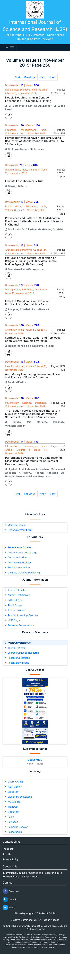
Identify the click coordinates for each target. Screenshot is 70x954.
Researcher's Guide (19, 567)
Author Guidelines (18, 557)
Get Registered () (20, 529)
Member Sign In (16, 525)
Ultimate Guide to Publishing (24, 572)
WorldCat (13, 806)
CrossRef (13, 791)
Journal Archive (16, 647)
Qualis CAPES (15, 781)
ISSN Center (14, 786)
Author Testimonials (19, 594)
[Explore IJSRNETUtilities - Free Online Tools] (35, 711)
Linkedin (12, 899)
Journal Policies (16, 610)
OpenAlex (13, 811)
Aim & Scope (15, 605)
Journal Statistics (17, 590)
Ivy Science (14, 801)
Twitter (12, 907)
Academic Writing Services (23, 615)
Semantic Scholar (18, 826)
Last (52, 77)
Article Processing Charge (22, 552)
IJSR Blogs (14, 620)
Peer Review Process (20, 562)
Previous (29, 77)
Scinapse (13, 821)
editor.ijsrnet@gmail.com (24, 876)
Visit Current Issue (19, 642)
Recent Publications (19, 657)
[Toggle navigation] (9, 47)
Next (43, 77)
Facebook (13, 891)
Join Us (7, 854)
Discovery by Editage (20, 796)
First (17, 77)
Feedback (8, 848)
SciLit (11, 816)
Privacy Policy (10, 859)
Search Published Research (23, 652)
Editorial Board (16, 600)
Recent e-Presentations (21, 625)
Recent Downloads (18, 662)
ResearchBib (15, 831)
